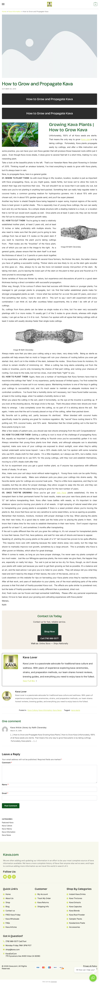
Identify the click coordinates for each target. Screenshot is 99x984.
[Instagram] (14, 877)
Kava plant (86, 139)
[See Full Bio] (36, 681)
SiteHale (54, 982)
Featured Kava (7, 822)
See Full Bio (29, 681)
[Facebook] (5, 877)
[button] (95, 4)
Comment (7, 762)
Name (5, 784)
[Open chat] (93, 978)
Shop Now (49, 631)
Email (5, 793)
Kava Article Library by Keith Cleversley (28, 727)
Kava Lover (21, 691)
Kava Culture (33, 710)
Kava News (57, 710)
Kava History (7, 829)
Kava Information (14, 11)
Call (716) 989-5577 (49, 638)
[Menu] (5, 4)
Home (4, 11)
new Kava (61, 492)
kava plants (75, 710)
